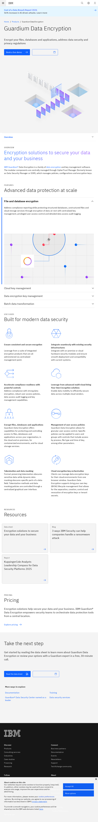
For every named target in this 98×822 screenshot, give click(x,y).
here (41, 809)
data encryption (53, 167)
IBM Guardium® (11, 167)
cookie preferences (46, 796)
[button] (88, 3)
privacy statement (39, 801)
